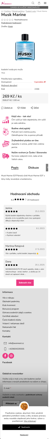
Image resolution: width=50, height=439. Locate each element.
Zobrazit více (25, 282)
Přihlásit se (11, 403)
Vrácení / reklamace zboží (13, 323)
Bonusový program (10, 309)
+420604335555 (16, 348)
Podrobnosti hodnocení (11, 23)
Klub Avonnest (8, 305)
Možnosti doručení (9, 85)
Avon (10, 26)
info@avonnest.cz (16, 343)
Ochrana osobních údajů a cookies (17, 312)
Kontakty (6, 331)
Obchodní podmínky (11, 301)
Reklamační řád (9, 327)
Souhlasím (25, 427)
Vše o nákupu (8, 297)
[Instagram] (11, 356)
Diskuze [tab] (33, 168)
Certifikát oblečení (10, 316)
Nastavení (24, 435)
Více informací (30, 421)
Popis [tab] (15, 168)
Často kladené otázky (11, 320)
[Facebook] (5, 356)
